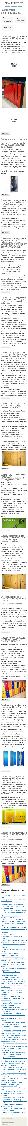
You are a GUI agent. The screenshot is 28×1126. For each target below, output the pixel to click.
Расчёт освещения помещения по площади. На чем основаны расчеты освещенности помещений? (11, 1084)
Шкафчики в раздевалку (7, 28)
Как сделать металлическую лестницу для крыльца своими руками (14, 1040)
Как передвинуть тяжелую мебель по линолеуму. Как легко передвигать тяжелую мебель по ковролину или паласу (13, 1069)
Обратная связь (5, 1124)
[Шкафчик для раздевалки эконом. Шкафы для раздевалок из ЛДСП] (14, 458)
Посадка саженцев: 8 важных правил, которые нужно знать (12, 907)
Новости (14, 6)
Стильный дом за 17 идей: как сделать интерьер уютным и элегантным (13, 1023)
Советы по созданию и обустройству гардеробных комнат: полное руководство (13, 920)
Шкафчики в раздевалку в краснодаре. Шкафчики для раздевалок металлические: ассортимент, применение (14, 355)
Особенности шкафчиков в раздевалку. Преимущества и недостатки (13, 707)
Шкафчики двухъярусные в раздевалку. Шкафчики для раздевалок (14, 834)
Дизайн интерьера (14, 3)
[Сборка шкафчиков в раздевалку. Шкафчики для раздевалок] (14, 629)
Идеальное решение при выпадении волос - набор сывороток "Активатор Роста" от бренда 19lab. (13, 959)
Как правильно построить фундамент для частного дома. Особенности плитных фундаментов (14, 1048)
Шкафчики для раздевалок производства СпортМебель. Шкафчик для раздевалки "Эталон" (13, 476)
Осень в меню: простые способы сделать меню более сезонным (14, 1102)
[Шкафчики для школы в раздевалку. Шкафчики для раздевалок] (14, 817)
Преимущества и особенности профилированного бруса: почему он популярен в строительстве (11, 974)
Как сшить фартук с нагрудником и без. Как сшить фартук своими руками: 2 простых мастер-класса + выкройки (13, 1063)
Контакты (4, 1120)
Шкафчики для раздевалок (21, 19)
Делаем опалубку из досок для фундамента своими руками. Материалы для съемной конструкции (14, 1009)
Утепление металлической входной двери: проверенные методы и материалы (13, 1014)
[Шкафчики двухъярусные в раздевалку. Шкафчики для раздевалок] (14, 874)
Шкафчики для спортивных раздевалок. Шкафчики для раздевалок (14, 38)
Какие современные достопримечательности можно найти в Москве (12, 936)
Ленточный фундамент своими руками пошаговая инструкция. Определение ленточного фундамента (13, 1054)
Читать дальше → (5, 133)
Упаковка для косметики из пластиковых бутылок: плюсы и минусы (13, 1109)
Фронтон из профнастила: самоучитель (14, 1002)
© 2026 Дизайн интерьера (7, 1118)
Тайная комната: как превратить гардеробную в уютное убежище (11, 917)
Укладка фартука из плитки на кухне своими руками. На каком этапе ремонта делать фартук (12, 1093)
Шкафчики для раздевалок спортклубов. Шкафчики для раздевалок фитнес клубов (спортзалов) (13, 202)
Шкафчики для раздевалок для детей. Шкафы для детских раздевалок (13, 639)
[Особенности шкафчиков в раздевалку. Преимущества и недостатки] (14, 759)
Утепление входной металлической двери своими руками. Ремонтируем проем (14, 1059)
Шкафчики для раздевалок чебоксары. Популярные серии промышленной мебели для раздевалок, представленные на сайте (13, 301)
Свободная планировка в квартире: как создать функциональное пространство (13, 982)
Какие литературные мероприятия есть (14, 962)
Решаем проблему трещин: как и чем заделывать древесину (12, 1004)
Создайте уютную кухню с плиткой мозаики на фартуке (12, 1105)
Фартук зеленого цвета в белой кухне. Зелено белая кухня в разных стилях (12, 1098)
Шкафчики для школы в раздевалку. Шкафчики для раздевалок (13, 778)
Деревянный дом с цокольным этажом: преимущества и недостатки (13, 1113)
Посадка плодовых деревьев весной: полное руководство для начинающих (12, 903)
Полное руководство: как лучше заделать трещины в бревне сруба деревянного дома (14, 941)
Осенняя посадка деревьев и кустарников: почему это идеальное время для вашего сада (14, 912)
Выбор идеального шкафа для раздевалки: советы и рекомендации (13, 144)
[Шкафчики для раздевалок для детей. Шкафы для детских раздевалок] (14, 689)
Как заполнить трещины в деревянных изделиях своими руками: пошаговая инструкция (13, 945)
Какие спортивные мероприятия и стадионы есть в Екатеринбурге (11, 954)
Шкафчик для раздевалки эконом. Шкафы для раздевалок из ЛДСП (13, 405)
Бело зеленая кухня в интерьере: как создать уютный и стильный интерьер (12, 989)
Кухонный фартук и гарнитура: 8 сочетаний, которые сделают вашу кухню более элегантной (12, 998)
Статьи (20, 6)
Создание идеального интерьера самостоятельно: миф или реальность (12, 978)
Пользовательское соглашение (12, 1120)
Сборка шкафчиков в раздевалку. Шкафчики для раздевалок (13, 598)
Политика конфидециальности (8, 1122)
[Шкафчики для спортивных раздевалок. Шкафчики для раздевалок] (14, 92)
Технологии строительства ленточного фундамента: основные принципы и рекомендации (13, 1018)
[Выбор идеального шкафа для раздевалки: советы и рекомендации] (14, 184)
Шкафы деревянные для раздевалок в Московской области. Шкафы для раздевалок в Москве (13, 538)
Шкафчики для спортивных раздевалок (7, 19)
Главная (7, 6)
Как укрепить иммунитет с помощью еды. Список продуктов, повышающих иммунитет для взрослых (13, 1074)
